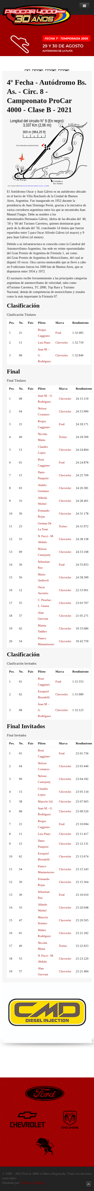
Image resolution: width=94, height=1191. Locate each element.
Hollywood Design (32, 1183)
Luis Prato (44, 342)
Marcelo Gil (45, 801)
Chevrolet (61, 342)
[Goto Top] (88, 1184)
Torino (63, 437)
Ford (58, 332)
